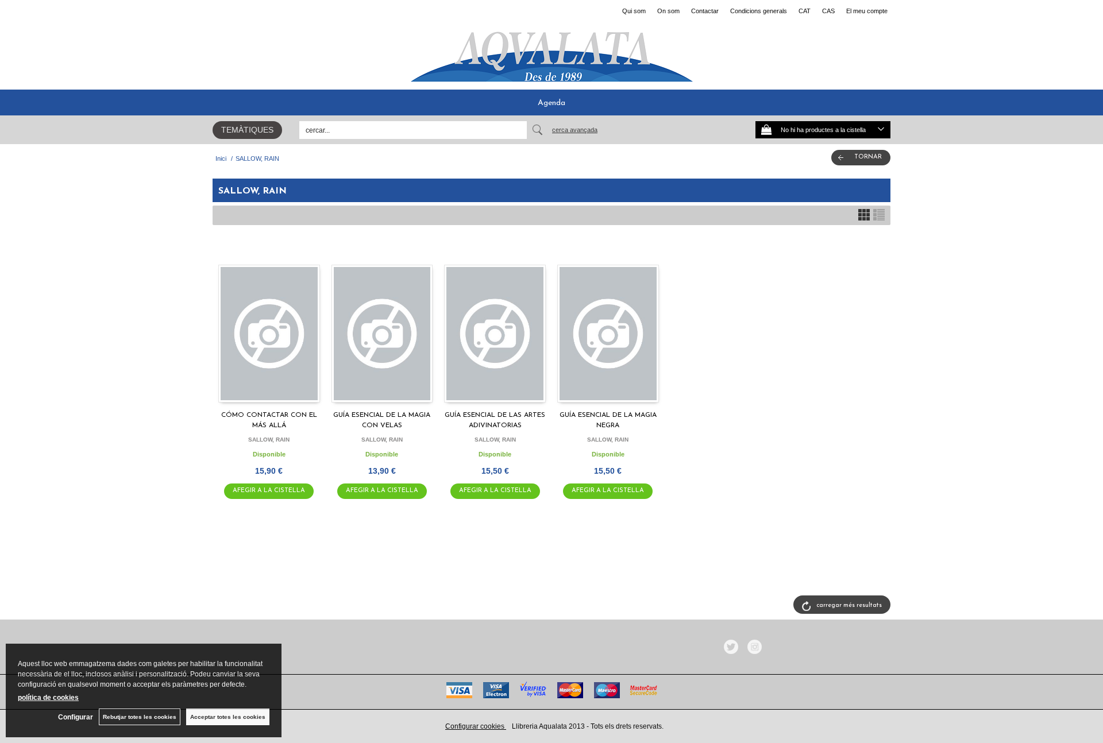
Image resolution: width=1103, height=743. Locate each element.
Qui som (634, 10)
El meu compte (867, 10)
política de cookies (48, 698)
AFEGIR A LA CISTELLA (269, 490)
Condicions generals (758, 10)
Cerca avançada (574, 129)
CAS (828, 10)
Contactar (705, 10)
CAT (805, 10)
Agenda (551, 103)
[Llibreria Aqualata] (551, 52)
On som (668, 10)
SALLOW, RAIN (269, 439)
